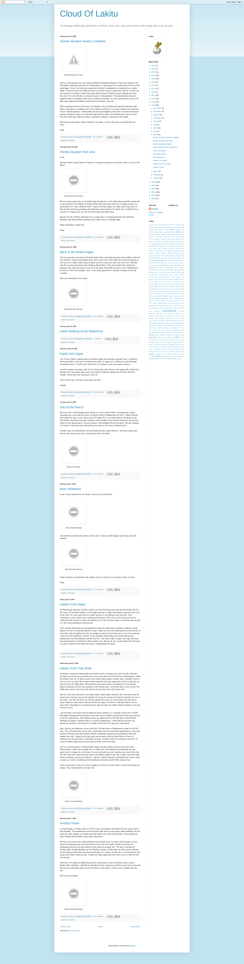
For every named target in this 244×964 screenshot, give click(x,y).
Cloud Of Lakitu (89, 13)
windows (151, 356)
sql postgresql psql (172, 344)
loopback (152, 313)
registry (164, 337)
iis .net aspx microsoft (157, 281)
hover (156, 277)
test (162, 349)
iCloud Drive (162, 279)
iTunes (182, 305)
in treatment (175, 281)
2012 (153, 92)
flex (163, 263)
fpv (176, 270)
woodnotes (180, 356)
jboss (154, 308)
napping (165, 328)
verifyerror (159, 354)
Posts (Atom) (75, 931)
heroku (182, 274)
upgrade (151, 354)
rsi (181, 337)
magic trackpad (159, 318)
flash (154, 260)
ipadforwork (159, 296)
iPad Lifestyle (179, 293)
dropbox (172, 255)
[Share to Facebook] (116, 137)
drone (167, 255)
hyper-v (151, 279)
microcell (152, 323)
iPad (172, 293)
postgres (162, 335)
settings (151, 342)
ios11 (168, 293)
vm (165, 354)
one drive (161, 330)
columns (156, 251)
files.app (171, 258)
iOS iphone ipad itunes (163, 289)
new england (173, 328)
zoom (179, 358)
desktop (151, 253)
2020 (153, 66)
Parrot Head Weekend (74, 528)
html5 (173, 277)
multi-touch (152, 325)
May (155, 131)
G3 (160, 272)
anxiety (166, 229)
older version (153, 330)
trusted (178, 351)
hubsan (178, 277)
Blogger (132, 946)
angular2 (181, 227)
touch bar (176, 349)
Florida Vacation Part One (77, 152)
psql (172, 335)
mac (157, 313)
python (177, 335)
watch (175, 354)
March (156, 171)
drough (178, 255)
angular (167, 227)
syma (150, 349)
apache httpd (153, 232)
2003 (153, 195)
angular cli (174, 227)
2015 (153, 82)
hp (170, 277)
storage (163, 347)
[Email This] (108, 137)
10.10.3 (151, 225)
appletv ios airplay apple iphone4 (167, 241)
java (150, 308)
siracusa (157, 342)
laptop (171, 308)
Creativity (169, 251)
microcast (181, 320)
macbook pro (179, 313)
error (150, 258)
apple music (180, 239)
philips (164, 332)
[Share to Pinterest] (118, 137)
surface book (174, 347)
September (157, 118)
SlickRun (181, 342)
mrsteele (181, 323)
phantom (159, 332)
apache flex (180, 229)
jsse (157, 308)
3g (176, 225)
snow (159, 344)
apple (178, 232)
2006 (153, 185)
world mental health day (162, 358)
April (155, 135)
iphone (166, 296)
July (155, 125)
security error (174, 339)
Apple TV (152, 241)
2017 (153, 75)
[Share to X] (113, 137)
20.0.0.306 (162, 225)
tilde (165, 349)
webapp (181, 354)
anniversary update (155, 229)
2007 (153, 182)
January (156, 178)
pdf (183, 330)
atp (152, 246)
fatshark (155, 258)
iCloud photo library (173, 279)
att (155, 246)
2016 (153, 79)
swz (183, 347)
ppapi (168, 335)
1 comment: (97, 338)
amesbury (161, 227)
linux (174, 308)
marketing (169, 318)
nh (180, 328)
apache (171, 229)
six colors (163, 342)
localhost (181, 311)
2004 (153, 192)
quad (182, 335)
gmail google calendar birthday (171, 272)
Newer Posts (65, 927)
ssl (159, 347)
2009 (153, 102)
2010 (153, 99)
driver (163, 255)
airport (156, 227)
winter (174, 356)
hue (183, 277)
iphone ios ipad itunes (176, 296)
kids (161, 308)
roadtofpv (177, 337)
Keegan (155, 209)
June (155, 128)
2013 (153, 89)
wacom (169, 354)
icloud (156, 279)
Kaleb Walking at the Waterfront (81, 331)
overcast (174, 330)
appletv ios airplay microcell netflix (173, 244)
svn (180, 347)
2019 (153, 69)
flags (150, 260)
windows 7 (168, 356)
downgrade (156, 255)
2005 (153, 189)
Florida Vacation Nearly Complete (82, 41)
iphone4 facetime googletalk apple (161, 298)
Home (100, 927)
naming (160, 328)
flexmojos (165, 270)
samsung (155, 339)
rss (150, 339)
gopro (166, 274)
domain (181, 253)
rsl (183, 337)
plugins (179, 332)
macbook (171, 313)
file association (163, 258)
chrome (178, 248)
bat (174, 246)
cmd (182, 248)
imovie (168, 281)
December (157, 108)
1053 (156, 225)
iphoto (177, 303)
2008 (153, 105)
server (182, 339)
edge (182, 255)
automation (160, 246)
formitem (171, 270)
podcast (151, 335)
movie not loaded (172, 323)
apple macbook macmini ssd (165, 239)
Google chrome (157, 274)
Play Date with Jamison (73, 569)
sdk (168, 339)
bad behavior (168, 246)
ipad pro (151, 296)
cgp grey (171, 248)
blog (177, 246)
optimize (168, 330)
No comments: (98, 137)
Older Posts (135, 927)
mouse (164, 323)
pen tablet (152, 332)
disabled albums (166, 253)
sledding (175, 342)
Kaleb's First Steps (72, 604)
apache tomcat (164, 232)
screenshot (162, 339)
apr (150, 246)
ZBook (175, 358)
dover (150, 255)
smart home (153, 344)
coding (151, 251)
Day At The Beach (73, 467)
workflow (151, 358)
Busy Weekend (70, 489)
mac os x (163, 313)
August (156, 121)
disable (157, 253)
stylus (168, 347)
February (157, 175)
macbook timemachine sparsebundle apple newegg (166, 316)
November (157, 111)
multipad (160, 325)
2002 (153, 199)
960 (179, 225)
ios (156, 284)
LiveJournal (70, 140)
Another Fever (69, 823)
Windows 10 (159, 356)
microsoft (158, 323)
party (179, 330)
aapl (182, 225)
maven (175, 318)
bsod (159, 248)
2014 (153, 85)
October (156, 115)
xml (172, 358)
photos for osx (171, 332)
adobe (151, 227)
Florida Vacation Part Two (73, 75)
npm (182, 328)
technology (156, 349)
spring (163, 344)
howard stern (163, 277)
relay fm (170, 337)
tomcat (170, 349)
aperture (172, 232)
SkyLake (169, 342)
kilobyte (165, 308)
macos (151, 318)
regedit (159, 337)
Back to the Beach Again (76, 252)
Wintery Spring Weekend (74, 909)
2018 (153, 72)
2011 (153, 95)
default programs (178, 251)
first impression (179, 258)
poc (183, 332)
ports (157, 335)
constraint (163, 251)
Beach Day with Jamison (73, 309)
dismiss (176, 253)
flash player (160, 260)
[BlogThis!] (110, 137)
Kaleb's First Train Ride (75, 668)
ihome (182, 279)
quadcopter (153, 337)
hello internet (173, 274)
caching (164, 248)
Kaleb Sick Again (71, 353)
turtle (182, 351)
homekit (151, 277)
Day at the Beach (71, 407)
